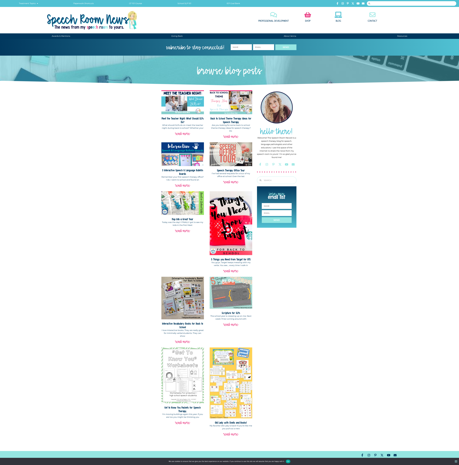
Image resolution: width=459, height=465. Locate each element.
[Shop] (308, 15)
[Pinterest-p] (347, 3)
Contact (372, 20)
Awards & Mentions (61, 36)
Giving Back (177, 36)
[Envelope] (363, 3)
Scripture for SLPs (231, 313)
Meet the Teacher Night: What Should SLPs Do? (183, 120)
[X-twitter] (353, 3)
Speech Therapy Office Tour (231, 170)
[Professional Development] (274, 15)
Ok (288, 461)
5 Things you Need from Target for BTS (231, 259)
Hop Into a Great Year (182, 219)
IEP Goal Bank (233, 3)
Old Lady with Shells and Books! (231, 422)
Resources (402, 36)
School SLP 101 (184, 3)
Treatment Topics (27, 3)
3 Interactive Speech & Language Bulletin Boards (182, 172)
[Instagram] (342, 3)
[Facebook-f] (337, 3)
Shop (308, 20)
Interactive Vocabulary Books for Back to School (182, 325)
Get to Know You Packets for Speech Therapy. (182, 409)
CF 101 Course (135, 3)
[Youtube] (358, 3)
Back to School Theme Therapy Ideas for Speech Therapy (230, 120)
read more (182, 133)
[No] (456, 461)
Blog (338, 20)
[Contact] (372, 15)
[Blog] (338, 15)
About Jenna (290, 36)
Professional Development (273, 20)
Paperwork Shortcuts (83, 3)
